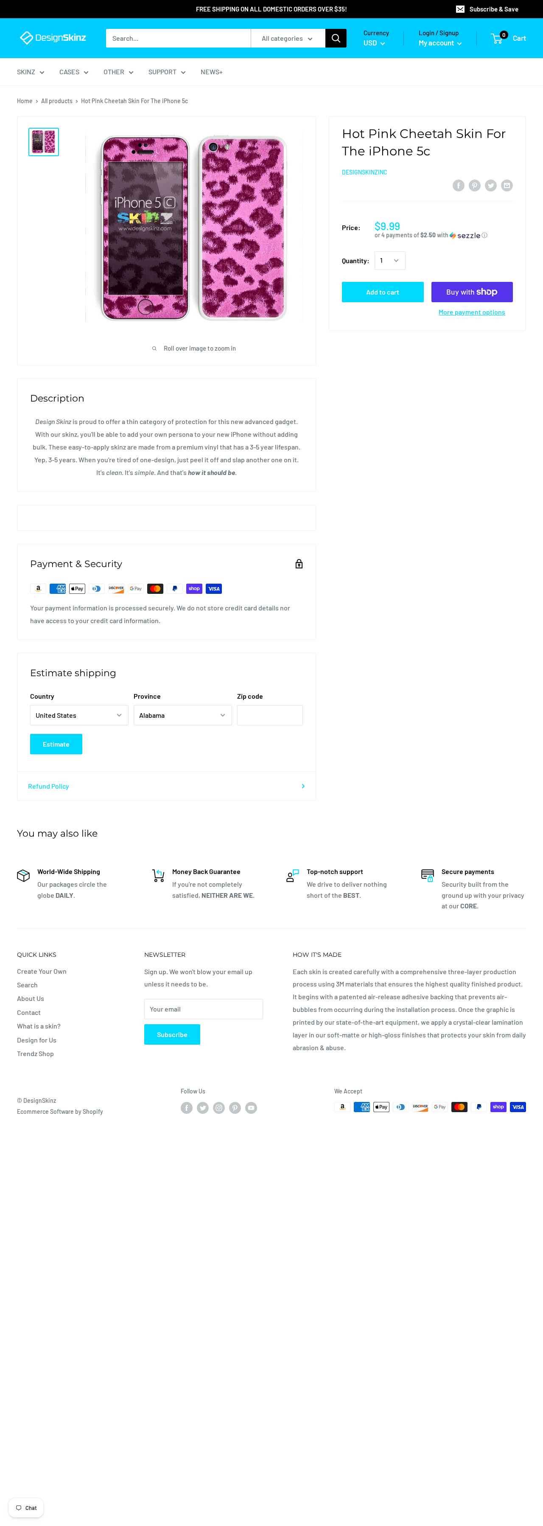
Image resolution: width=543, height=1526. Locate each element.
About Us (30, 998)
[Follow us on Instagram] (219, 1108)
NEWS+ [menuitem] (212, 71)
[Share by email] (507, 184)
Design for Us (36, 1040)
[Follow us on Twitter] (203, 1108)
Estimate (56, 744)
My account (437, 42)
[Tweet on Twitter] (491, 184)
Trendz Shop (35, 1053)
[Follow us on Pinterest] (235, 1108)
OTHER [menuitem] (114, 71)
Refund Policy (48, 786)
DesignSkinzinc (364, 172)
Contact (29, 1012)
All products (57, 100)
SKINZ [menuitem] (26, 71)
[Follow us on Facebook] (187, 1108)
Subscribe (172, 1034)
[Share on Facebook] (459, 184)
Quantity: (355, 260)
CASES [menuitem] (69, 71)
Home (25, 100)
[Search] (336, 38)
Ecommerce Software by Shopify (60, 1111)
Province (147, 696)
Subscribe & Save (494, 9)
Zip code (250, 696)
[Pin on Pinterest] (475, 184)
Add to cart (382, 292)
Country (42, 696)
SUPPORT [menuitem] (162, 71)
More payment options (472, 312)
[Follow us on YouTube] (251, 1108)
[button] (444, 235)
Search (27, 985)
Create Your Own (42, 971)
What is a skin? (39, 1026)
